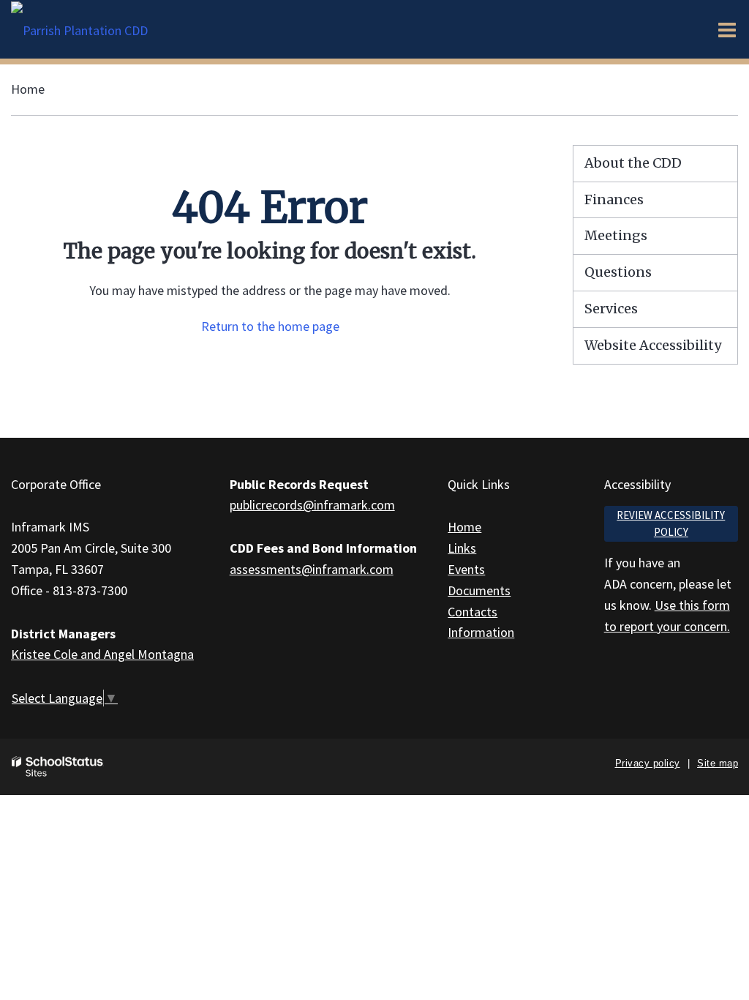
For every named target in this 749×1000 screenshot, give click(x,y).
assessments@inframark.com (312, 569)
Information (481, 632)
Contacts (472, 611)
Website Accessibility (652, 345)
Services (611, 308)
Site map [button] (717, 763)
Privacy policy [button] (647, 763)
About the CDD (633, 162)
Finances (614, 199)
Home (28, 89)
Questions (618, 272)
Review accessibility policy (671, 523)
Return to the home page (270, 326)
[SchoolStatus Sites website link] (58, 766)
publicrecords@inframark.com (312, 504)
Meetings (615, 235)
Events (466, 569)
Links (462, 548)
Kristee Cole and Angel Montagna (102, 654)
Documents (479, 590)
